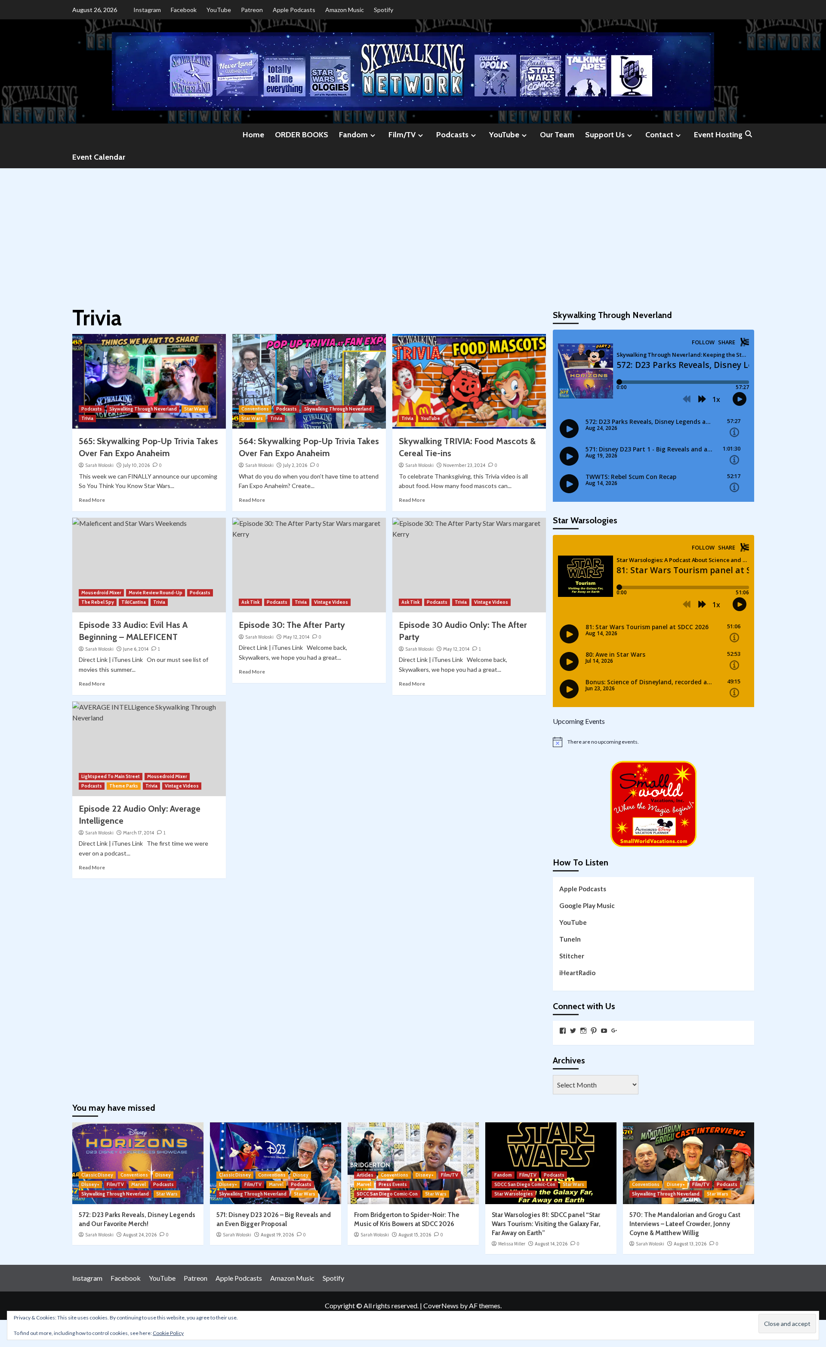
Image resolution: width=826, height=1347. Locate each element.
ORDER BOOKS (301, 134)
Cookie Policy (168, 1333)
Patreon (252, 9)
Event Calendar (98, 157)
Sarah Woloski (99, 465)
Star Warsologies (513, 1194)
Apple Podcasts (294, 9)
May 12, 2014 (296, 637)
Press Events (393, 1184)
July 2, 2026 (295, 465)
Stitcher (571, 956)
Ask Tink (250, 602)
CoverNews (441, 1305)
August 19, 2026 (277, 1235)
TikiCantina (133, 602)
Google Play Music (587, 905)
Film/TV (402, 134)
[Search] (748, 134)
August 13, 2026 (690, 1244)
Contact (659, 134)
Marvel (138, 1184)
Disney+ (90, 1184)
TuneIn (570, 939)
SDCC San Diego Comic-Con (387, 1194)
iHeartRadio (577, 972)
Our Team (557, 134)
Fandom (353, 134)
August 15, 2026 (414, 1235)
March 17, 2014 (138, 833)
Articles (365, 1175)
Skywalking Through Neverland (143, 409)
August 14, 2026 (551, 1244)
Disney (163, 1175)
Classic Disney (97, 1175)
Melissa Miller (511, 1244)
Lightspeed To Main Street (110, 776)
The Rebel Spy (97, 602)
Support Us (605, 134)
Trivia (87, 418)
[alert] (653, 742)
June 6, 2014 (135, 649)
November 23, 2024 (464, 465)
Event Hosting (718, 134)
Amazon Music (344, 9)
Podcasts (452, 134)
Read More (92, 500)
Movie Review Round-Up (155, 593)
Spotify (383, 9)
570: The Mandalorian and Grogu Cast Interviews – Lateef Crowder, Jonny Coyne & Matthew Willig (684, 1224)
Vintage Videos (331, 602)
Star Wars (195, 409)
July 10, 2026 (136, 465)
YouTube (218, 9)
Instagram (147, 9)
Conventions (255, 409)
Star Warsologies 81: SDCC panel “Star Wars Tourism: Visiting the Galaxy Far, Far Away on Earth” (546, 1224)
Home (253, 134)
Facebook (184, 9)
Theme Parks (123, 786)
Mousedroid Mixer (101, 593)
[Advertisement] (413, 233)
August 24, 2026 (140, 1235)
